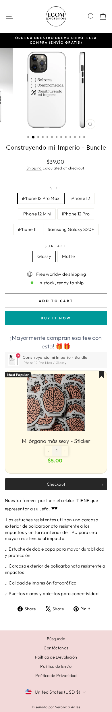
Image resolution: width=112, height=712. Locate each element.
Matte (68, 256)
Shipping (34, 168)
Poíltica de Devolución (56, 657)
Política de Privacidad (56, 675)
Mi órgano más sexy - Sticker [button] (56, 440)
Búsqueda (56, 638)
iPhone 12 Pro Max (41, 198)
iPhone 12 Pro (76, 214)
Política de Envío (56, 666)
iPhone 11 (27, 229)
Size (55, 188)
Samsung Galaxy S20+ (71, 229)
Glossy (44, 256)
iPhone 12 (80, 198)
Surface (56, 246)
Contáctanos (56, 648)
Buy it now (56, 318)
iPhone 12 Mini (36, 214)
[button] (48, 451)
